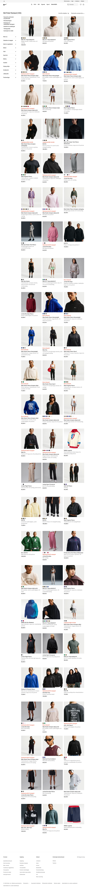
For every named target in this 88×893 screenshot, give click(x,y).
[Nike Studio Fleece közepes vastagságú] (31, 129)
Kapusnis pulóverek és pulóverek (9, 17)
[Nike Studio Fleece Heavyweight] (53, 60)
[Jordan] (4, 1)
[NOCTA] (53, 129)
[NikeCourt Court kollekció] (53, 746)
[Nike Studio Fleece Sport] (74, 336)
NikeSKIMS (54, 4)
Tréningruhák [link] (7, 28)
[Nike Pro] (31, 439)
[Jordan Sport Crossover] (53, 473)
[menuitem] (73, 1)
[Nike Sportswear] (31, 268)
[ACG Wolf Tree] (53, 677)
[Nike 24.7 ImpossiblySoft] (31, 26)
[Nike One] (53, 336)
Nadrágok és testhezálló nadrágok (9, 23)
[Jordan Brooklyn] (74, 163)
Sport (48, 4)
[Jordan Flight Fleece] (31, 473)
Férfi (35, 4)
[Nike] (74, 746)
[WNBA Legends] (74, 439)
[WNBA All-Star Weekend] (31, 609)
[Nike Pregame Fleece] (74, 26)
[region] (9, 48)
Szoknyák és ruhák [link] (8, 30)
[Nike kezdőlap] (5, 5)
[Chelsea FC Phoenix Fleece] (31, 677)
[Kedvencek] (80, 4)
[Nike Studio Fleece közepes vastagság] (74, 197)
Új (31, 4)
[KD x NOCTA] (31, 541)
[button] (9, 36)
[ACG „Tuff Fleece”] (74, 712)
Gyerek (43, 4)
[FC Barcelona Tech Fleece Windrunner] (74, 541)
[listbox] (78, 13)
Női (39, 4)
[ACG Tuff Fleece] (74, 473)
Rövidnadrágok (7, 20)
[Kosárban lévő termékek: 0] (83, 4)
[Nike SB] (74, 677)
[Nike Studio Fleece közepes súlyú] (31, 60)
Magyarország (81, 857)
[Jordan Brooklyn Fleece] (31, 302)
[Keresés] (68, 4)
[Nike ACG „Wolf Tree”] (31, 814)
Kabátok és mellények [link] (9, 26)
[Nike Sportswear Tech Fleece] (31, 231)
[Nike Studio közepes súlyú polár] (31, 95)
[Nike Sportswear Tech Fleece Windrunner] (74, 129)
